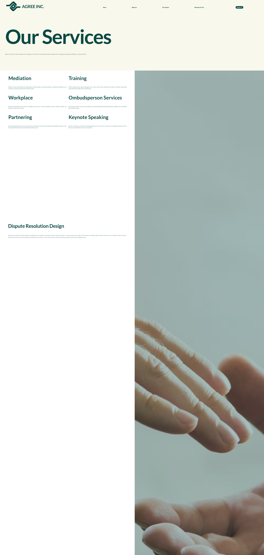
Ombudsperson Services (95, 98)
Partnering (20, 117)
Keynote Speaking (88, 117)
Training (78, 78)
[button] (165, 7)
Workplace (20, 98)
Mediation (19, 78)
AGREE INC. (33, 6)
